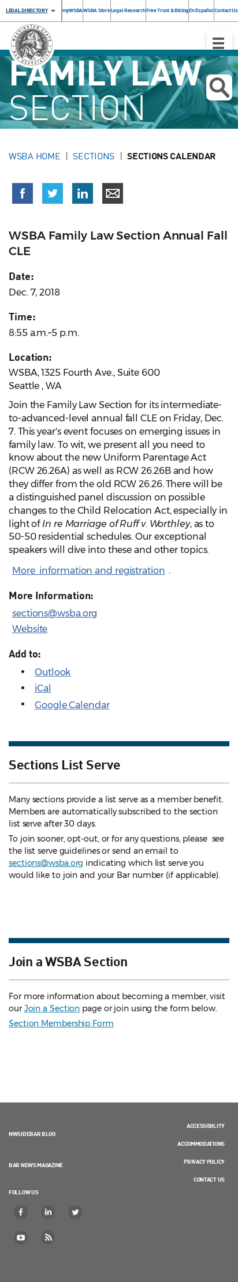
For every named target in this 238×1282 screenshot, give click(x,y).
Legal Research (128, 10)
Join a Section (52, 1008)
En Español (201, 10)
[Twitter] (75, 1212)
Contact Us (226, 10)
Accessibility (206, 1125)
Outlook (52, 672)
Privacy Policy (204, 1161)
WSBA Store (96, 10)
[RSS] (48, 1237)
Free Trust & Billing (167, 10)
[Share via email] (112, 193)
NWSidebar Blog (32, 1133)
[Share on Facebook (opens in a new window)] (22, 193)
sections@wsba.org (54, 613)
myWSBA (72, 10)
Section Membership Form (61, 1023)
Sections (93, 156)
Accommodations (201, 1143)
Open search (219, 87)
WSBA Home (34, 156)
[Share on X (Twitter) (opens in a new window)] (52, 193)
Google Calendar (72, 705)
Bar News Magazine (36, 1164)
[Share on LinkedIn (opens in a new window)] (82, 193)
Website (29, 628)
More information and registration (88, 570)
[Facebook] (21, 1212)
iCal (43, 688)
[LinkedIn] (48, 1212)
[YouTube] (21, 1237)
